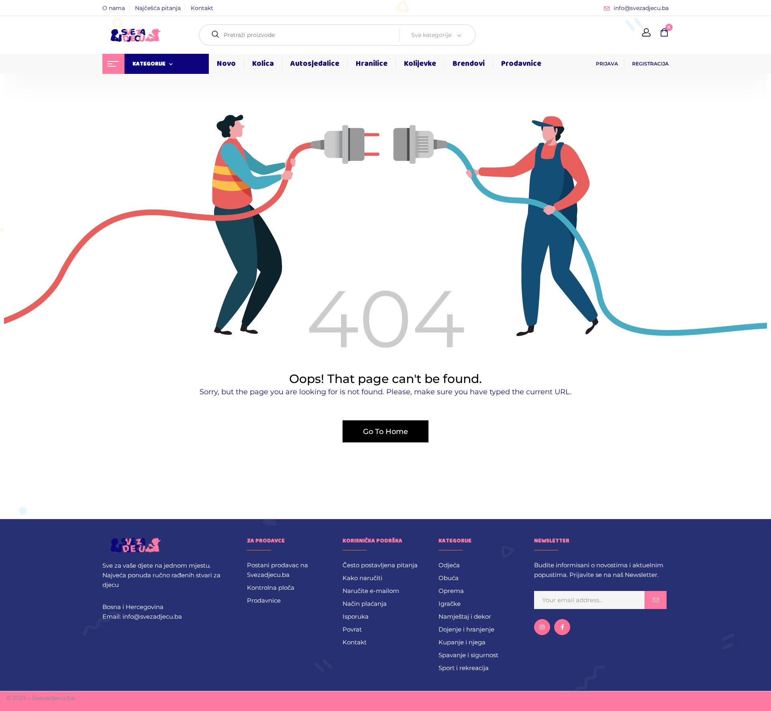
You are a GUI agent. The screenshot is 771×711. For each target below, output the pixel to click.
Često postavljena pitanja (380, 565)
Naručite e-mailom (371, 591)
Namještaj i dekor (465, 616)
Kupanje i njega (462, 642)
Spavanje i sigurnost (468, 655)
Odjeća (449, 565)
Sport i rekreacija (464, 668)
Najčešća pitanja (158, 8)
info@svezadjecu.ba (641, 8)
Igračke (450, 603)
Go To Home (385, 431)
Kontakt (202, 8)
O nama (113, 8)
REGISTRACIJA (650, 64)
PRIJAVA (607, 64)
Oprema (451, 591)
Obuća (449, 578)
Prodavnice (264, 600)
